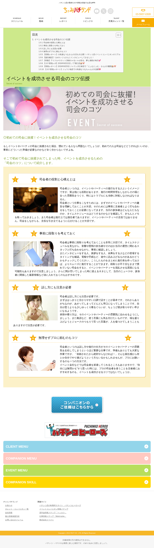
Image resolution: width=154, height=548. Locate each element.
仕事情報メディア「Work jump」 (52, 516)
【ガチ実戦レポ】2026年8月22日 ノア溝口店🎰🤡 (64, 63)
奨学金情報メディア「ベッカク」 (52, 513)
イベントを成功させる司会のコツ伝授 (52, 39)
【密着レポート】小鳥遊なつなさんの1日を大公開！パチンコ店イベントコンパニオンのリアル (81, 54)
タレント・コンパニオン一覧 (17, 509)
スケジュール (17, 19)
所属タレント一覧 (116, 19)
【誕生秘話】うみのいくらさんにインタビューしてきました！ (68, 57)
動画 (41, 19)
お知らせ (8, 505)
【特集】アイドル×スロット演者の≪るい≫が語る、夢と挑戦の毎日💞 (72, 60)
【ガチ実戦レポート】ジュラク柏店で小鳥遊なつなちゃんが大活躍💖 (73, 69)
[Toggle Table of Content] (117, 35)
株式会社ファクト (46, 520)
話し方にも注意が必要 (52, 48)
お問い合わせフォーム (14, 520)
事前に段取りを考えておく (54, 45)
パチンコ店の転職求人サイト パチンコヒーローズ (60, 505)
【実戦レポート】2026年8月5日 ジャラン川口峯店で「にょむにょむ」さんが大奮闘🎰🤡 (79, 66)
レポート (63, 19)
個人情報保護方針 (12, 516)
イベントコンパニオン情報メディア (53, 509)
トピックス (88, 19)
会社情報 (8, 513)
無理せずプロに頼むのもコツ (55, 51)
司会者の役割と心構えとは (54, 42)
